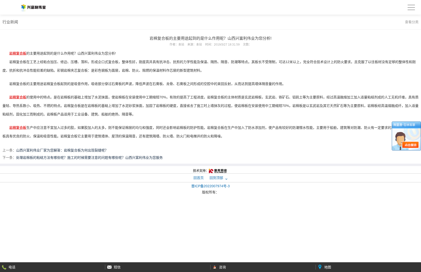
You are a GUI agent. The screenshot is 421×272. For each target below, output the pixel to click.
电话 (12, 267)
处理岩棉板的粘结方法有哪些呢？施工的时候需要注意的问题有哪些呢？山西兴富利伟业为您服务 (89, 157)
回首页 (198, 178)
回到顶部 (216, 178)
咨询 (222, 267)
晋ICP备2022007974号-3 (210, 186)
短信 (117, 267)
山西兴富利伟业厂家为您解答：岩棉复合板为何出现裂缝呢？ (62, 150)
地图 (327, 267)
